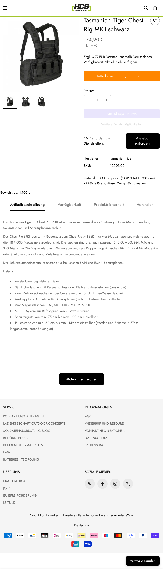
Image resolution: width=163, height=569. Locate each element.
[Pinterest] (90, 484)
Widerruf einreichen (82, 379)
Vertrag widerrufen (142, 561)
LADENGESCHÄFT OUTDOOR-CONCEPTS (34, 423)
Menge (89, 90)
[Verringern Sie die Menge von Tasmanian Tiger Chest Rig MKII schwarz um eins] (88, 100)
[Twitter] (128, 484)
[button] (155, 8)
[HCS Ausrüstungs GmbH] (81, 8)
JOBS (7, 488)
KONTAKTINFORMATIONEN (105, 430)
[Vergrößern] (70, 25)
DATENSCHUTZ (96, 437)
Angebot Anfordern (143, 141)
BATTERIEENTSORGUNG (21, 459)
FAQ (6, 452)
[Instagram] (115, 484)
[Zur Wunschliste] (155, 20)
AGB (88, 416)
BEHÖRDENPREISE (17, 437)
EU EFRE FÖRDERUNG (20, 495)
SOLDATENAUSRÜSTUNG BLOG (27, 430)
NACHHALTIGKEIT (16, 481)
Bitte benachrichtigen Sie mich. (122, 76)
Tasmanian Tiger (121, 158)
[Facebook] (102, 484)
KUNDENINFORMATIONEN (23, 445)
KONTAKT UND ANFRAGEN (23, 416)
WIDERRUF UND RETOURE (104, 423)
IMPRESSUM (94, 445)
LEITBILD (9, 502)
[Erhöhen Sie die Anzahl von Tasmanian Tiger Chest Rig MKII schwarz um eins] (106, 100)
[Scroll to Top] (155, 546)
